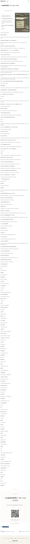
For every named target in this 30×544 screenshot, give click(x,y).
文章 (5, 538)
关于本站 (26, 538)
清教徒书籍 (11, 538)
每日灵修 (19, 538)
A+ (28, 538)
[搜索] (28, 1)
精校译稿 (15, 538)
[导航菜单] (7, 1)
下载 (3, 28)
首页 (3, 538)
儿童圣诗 (22, 538)
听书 (8, 538)
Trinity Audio (8, 10)
